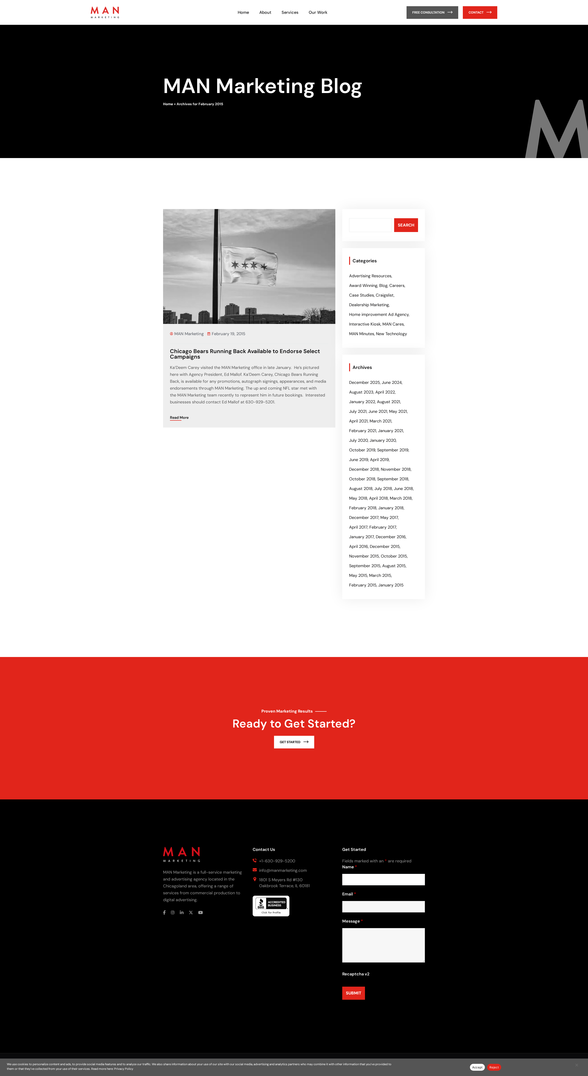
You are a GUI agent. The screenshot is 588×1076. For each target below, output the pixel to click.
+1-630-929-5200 (277, 861)
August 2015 (394, 566)
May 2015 (358, 575)
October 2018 (362, 479)
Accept (477, 1067)
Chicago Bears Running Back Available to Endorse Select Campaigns (245, 354)
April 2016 (358, 546)
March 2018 (401, 498)
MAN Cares (393, 324)
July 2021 (358, 411)
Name (349, 867)
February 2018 (362, 508)
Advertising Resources (370, 276)
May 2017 (389, 517)
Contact (476, 12)
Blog (383, 285)
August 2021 (388, 402)
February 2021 (362, 430)
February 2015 (362, 585)
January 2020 (383, 440)
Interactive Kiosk (365, 324)
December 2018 (364, 469)
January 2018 (391, 508)
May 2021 (398, 411)
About (265, 12)
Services (290, 12)
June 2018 (403, 488)
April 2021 (358, 421)
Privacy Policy (123, 1069)
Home (243, 12)
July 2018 (383, 488)
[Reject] (576, 1067)
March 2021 (380, 421)
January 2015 (391, 585)
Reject (494, 1067)
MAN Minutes (361, 334)
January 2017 (361, 537)
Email (349, 894)
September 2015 (364, 566)
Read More (179, 417)
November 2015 (364, 556)
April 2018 (378, 498)
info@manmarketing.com (283, 870)
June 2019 (358, 459)
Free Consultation (428, 12)
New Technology (391, 334)
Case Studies (361, 295)
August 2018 (361, 488)
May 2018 (358, 498)
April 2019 (379, 459)
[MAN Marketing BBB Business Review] (271, 908)
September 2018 (392, 479)
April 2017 (358, 527)
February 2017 (382, 527)
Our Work (318, 12)
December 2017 (364, 517)
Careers (396, 285)
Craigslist (385, 295)
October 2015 (394, 556)
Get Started (290, 742)
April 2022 (385, 392)
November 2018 (396, 469)
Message (352, 921)
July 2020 (358, 440)
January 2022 (362, 402)
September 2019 (392, 450)
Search (406, 225)
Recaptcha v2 (355, 974)
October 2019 (362, 450)
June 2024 (392, 382)
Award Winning (363, 285)
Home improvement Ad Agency (379, 314)
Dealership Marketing (369, 305)
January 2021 (390, 430)
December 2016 (391, 537)
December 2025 (364, 382)
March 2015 (380, 575)
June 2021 (377, 411)
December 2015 (385, 546)
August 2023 (361, 392)
